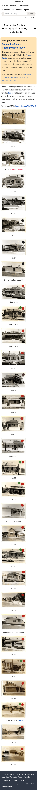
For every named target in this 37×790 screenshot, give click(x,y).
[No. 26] (13, 489)
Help (9, 780)
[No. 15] (13, 644)
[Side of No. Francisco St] (13, 269)
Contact (15, 780)
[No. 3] (13, 402)
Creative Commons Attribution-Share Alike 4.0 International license (16, 77)
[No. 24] (13, 247)
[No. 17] (13, 136)
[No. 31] (13, 732)
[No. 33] (13, 754)
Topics (26, 10)
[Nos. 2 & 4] (13, 314)
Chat (21, 780)
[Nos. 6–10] (13, 292)
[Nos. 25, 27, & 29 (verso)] (13, 710)
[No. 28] (13, 468)
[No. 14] (13, 533)
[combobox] (15, 13)
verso (20, 721)
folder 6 (11, 93)
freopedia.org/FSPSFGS (25, 106)
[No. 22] (13, 225)
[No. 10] (13, 358)
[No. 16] (13, 556)
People (13, 5)
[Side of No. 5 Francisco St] (13, 622)
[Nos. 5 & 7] (13, 446)
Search (30, 14)
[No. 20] (13, 203)
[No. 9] (13, 380)
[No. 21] (13, 600)
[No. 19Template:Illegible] (13, 158)
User (27, 18)
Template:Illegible (16, 169)
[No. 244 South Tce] (13, 511)
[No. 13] (13, 666)
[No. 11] (13, 688)
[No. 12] (13, 181)
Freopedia (10, 774)
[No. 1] (13, 424)
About (4, 780)
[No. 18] (13, 578)
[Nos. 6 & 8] (13, 336)
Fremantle (13, 777)
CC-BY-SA (4, 786)
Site (33, 18)
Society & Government (12, 10)
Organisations (23, 5)
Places (5, 5)
